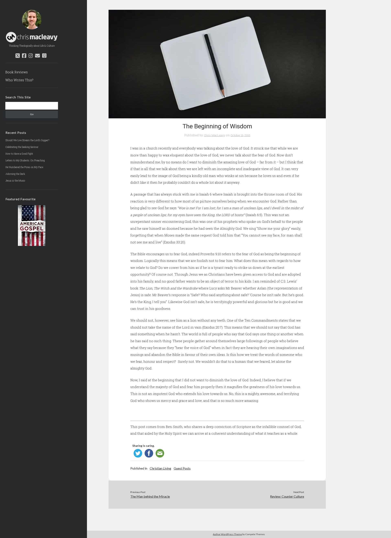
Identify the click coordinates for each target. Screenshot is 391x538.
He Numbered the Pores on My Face (24, 167)
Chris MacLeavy (214, 135)
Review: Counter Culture (287, 496)
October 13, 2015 (240, 135)
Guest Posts (182, 468)
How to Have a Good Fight (19, 153)
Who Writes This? (19, 80)
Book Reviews (16, 72)
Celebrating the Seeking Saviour (21, 147)
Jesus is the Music (15, 180)
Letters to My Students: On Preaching (25, 160)
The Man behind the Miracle (150, 496)
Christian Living (160, 468)
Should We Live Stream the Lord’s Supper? (27, 140)
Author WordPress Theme (227, 534)
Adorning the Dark (15, 173)
